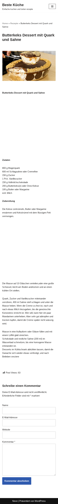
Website (6, 429)
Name (5, 405)
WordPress (40, 501)
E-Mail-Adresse (9, 417)
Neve (15, 501)
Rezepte (14, 23)
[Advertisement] (29, 128)
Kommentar (8, 441)
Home (5, 23)
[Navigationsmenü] (52, 6)
